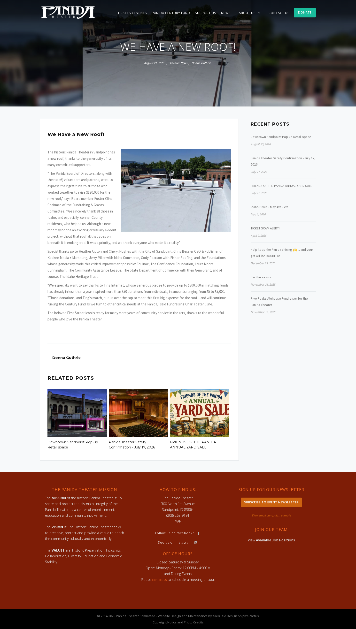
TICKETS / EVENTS (132, 13)
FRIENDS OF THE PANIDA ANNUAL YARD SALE (193, 444)
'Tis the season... (263, 277)
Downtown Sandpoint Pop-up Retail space (72, 444)
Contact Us (279, 13)
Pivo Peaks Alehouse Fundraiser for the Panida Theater (279, 301)
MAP (178, 521)
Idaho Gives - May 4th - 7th (269, 207)
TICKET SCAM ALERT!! (265, 228)
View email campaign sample (271, 515)
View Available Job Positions (271, 540)
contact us (159, 579)
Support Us (205, 13)
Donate (304, 12)
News (226, 13)
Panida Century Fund (171, 13)
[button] (249, 13)
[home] (68, 12)
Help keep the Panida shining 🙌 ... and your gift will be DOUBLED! (282, 252)
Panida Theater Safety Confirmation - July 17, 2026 (132, 444)
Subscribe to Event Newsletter (271, 502)
